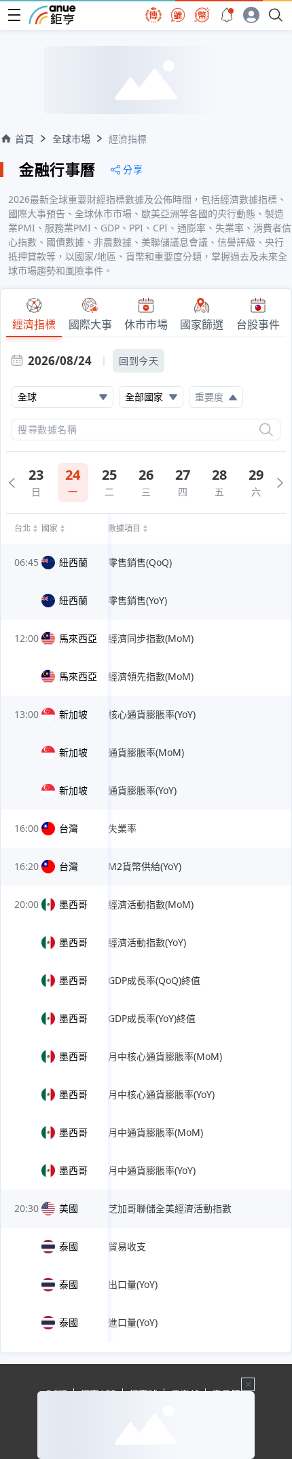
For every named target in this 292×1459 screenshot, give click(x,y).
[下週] (280, 483)
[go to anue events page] (227, 15)
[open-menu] (14, 15)
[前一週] (12, 483)
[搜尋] (266, 429)
